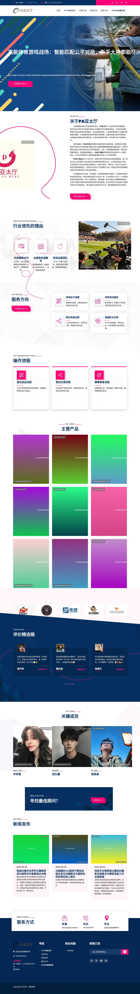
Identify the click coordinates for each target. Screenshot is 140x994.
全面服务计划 (19, 83)
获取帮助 (97, 800)
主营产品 (82, 11)
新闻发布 (93, 11)
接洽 (118, 11)
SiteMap (70, 951)
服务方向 (104, 11)
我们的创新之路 (79, 196)
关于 (70, 11)
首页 (58, 11)
